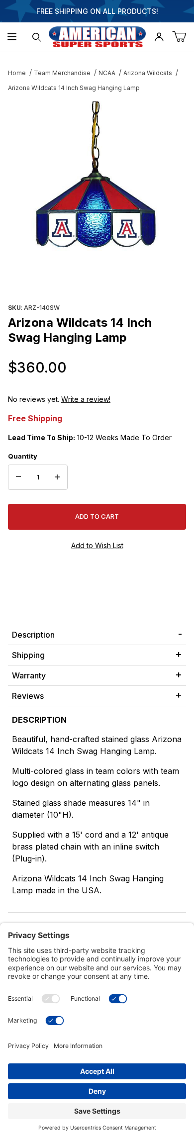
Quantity (22, 456)
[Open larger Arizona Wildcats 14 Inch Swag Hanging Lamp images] (97, 176)
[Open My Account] (159, 37)
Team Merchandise (62, 73)
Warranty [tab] (29, 675)
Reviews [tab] (28, 696)
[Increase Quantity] (57, 477)
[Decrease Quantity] (18, 477)
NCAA (106, 73)
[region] (97, 276)
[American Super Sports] (97, 36)
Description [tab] (33, 635)
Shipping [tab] (28, 655)
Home (17, 73)
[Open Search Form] (36, 37)
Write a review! (85, 399)
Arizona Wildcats (147, 73)
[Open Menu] (12, 37)
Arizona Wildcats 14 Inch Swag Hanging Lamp (74, 88)
